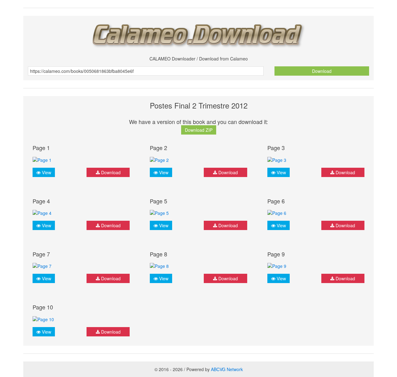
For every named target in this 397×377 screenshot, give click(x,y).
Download (322, 71)
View (46, 172)
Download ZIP (198, 130)
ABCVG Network (227, 369)
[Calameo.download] (198, 34)
